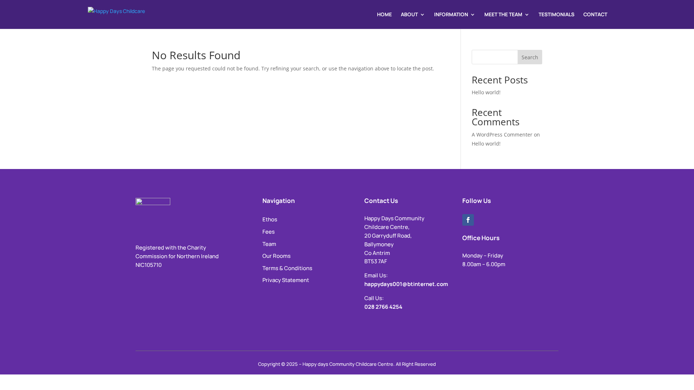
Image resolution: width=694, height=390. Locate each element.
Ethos (269, 219)
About (409, 15)
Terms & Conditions (287, 268)
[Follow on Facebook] (468, 220)
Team (269, 244)
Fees (268, 231)
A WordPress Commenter (502, 134)
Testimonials (556, 15)
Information (451, 15)
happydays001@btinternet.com (406, 284)
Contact (595, 15)
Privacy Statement (285, 280)
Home (384, 15)
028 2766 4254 (383, 307)
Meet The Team (503, 15)
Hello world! (486, 92)
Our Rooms (276, 256)
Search (530, 57)
